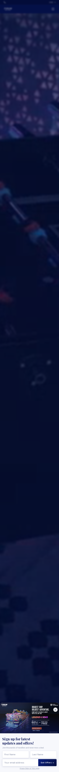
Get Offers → (47, 762)
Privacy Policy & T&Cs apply (29, 768)
